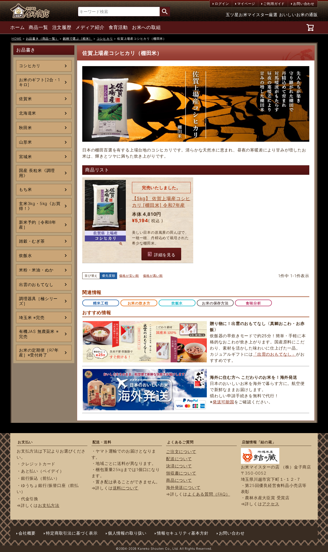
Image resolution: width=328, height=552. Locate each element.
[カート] (311, 27)
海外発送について (183, 487)
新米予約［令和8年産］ (37, 225)
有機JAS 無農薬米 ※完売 (39, 334)
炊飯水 (25, 255)
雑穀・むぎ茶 (32, 241)
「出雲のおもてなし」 (274, 354)
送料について (126, 487)
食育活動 (118, 27)
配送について (179, 458)
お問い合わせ (303, 4)
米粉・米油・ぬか (36, 269)
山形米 (25, 142)
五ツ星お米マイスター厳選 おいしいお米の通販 (272, 14)
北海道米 (27, 113)
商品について (179, 480)
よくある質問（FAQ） (208, 494)
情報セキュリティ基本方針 (183, 533)
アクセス (270, 503)
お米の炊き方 (139, 303)
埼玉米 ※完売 (32, 317)
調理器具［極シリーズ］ (38, 301)
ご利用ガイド (274, 4)
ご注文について (181, 451)
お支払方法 (48, 505)
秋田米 (25, 127)
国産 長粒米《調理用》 (37, 173)
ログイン (222, 4)
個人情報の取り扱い (127, 533)
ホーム (17, 27)
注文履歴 (61, 27)
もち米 (25, 189)
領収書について (181, 473)
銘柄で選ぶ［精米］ (77, 38)
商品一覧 (38, 27)
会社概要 (27, 533)
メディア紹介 (90, 27)
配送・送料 (102, 442)
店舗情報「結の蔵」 (259, 442)
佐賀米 (25, 98)
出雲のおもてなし (36, 284)
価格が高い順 (153, 276)
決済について (179, 465)
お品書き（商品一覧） (42, 38)
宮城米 (25, 156)
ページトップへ (313, 524)
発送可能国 (223, 401)
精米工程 (100, 303)
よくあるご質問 (180, 442)
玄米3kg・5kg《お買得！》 (39, 206)
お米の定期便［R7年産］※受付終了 (39, 352)
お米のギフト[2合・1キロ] (39, 82)
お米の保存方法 (215, 303)
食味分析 (253, 303)
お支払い (25, 442)
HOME (17, 38)
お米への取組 (146, 27)
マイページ (246, 4)
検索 (165, 11)
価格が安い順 (129, 276)
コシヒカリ (105, 38)
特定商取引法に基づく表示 (72, 533)
